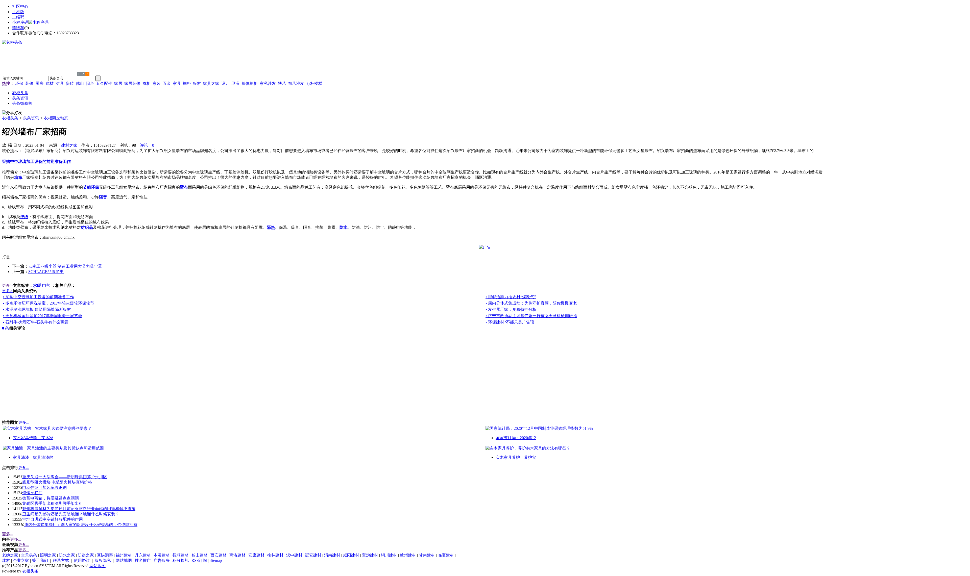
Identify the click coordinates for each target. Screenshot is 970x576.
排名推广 (143, 560)
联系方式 (61, 560)
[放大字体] (4, 145)
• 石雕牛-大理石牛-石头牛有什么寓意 (35, 322)
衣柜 (146, 83)
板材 (197, 83)
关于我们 (40, 560)
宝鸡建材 (370, 555)
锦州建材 (124, 555)
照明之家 (48, 555)
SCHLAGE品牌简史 (46, 271)
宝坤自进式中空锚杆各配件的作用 (52, 519)
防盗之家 (86, 555)
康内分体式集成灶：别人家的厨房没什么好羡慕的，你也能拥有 (80, 524)
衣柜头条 (10, 118)
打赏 (6, 257)
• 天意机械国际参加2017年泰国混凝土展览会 (42, 316)
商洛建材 (237, 555)
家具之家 (211, 83)
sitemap (216, 560)
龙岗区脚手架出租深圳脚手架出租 (52, 503)
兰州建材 (408, 555)
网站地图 (124, 560)
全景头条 (29, 555)
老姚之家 (10, 555)
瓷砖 (70, 83)
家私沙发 (268, 83)
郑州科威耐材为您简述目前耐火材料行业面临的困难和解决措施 (78, 509)
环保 (19, 83)
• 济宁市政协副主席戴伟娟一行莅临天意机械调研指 (531, 316)
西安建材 (218, 555)
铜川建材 (389, 555)
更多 (7, 285)
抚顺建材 (181, 555)
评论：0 (147, 145)
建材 (49, 83)
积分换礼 (181, 560)
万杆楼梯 (314, 83)
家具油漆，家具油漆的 (33, 457)
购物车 (18, 28)
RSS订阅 (199, 560)
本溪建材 (162, 555)
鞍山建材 (199, 555)
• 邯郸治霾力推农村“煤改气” (511, 297)
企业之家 (21, 560)
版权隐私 (103, 560)
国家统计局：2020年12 (516, 438)
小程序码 (20, 22)
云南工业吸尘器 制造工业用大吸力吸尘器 (65, 266)
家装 (157, 83)
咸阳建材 (351, 555)
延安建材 (313, 555)
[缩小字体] (10, 145)
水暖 (37, 285)
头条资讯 (31, 118)
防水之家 (67, 555)
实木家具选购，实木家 (33, 438)
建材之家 (69, 145)
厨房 (39, 83)
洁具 (60, 83)
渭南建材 (332, 555)
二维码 (18, 17)
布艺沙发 (296, 83)
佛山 (80, 83)
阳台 (90, 83)
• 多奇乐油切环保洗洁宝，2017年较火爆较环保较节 (48, 303)
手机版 (18, 12)
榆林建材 (275, 555)
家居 (118, 83)
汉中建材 (294, 555)
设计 (225, 83)
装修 (29, 83)
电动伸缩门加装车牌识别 (44, 487)
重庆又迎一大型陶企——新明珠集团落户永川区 (64, 477)
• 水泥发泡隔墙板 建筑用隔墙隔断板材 (37, 309)
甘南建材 (427, 555)
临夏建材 (446, 555)
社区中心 (20, 6)
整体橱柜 (249, 83)
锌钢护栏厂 (32, 493)
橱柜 (187, 83)
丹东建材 (143, 555)
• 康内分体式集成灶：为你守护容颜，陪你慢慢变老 (531, 303)
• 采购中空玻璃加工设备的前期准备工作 (38, 297)
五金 (167, 83)
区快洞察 (105, 555)
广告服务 (162, 560)
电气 (46, 285)
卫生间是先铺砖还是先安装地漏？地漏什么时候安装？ (70, 514)
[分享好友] (12, 113)
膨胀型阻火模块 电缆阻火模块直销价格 (57, 482)
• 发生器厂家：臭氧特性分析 (511, 309)
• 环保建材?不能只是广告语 (510, 322)
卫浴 (235, 83)
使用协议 (82, 560)
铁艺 (282, 83)
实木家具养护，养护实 (516, 457)
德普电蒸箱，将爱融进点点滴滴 (50, 498)
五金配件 (104, 83)
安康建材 (256, 555)
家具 (177, 83)
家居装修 (132, 83)
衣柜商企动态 (56, 118)
